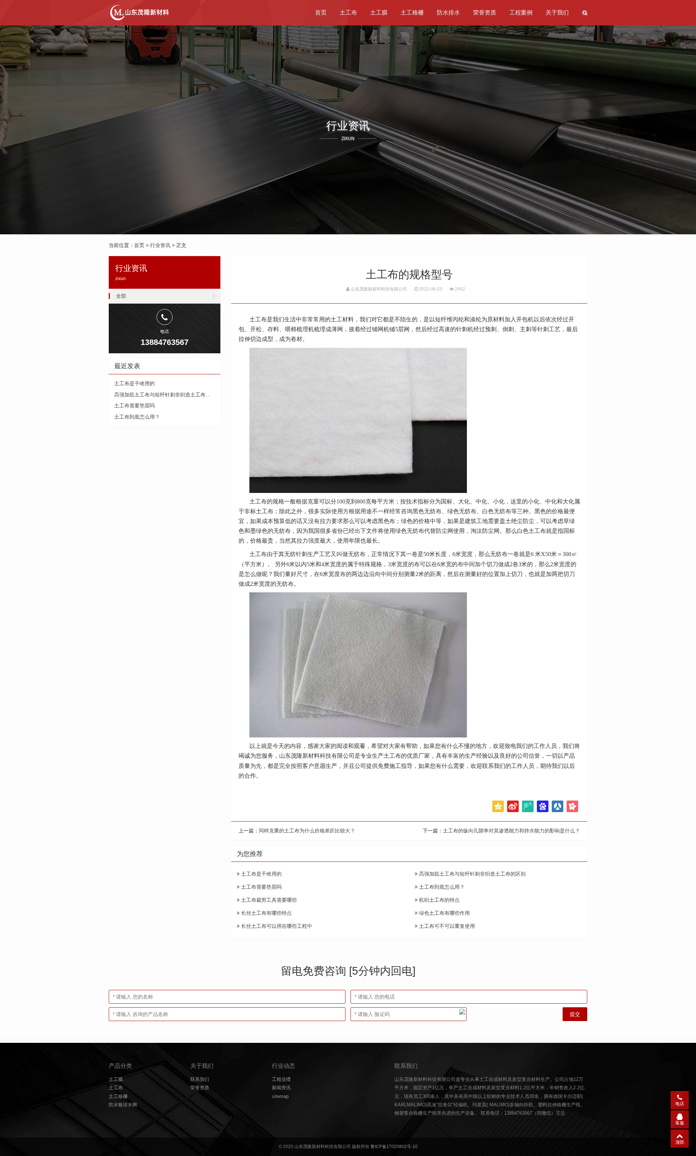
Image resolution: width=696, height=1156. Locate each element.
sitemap (280, 1096)
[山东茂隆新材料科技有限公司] (139, 13)
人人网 (557, 806)
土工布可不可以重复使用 (446, 926)
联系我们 (199, 1079)
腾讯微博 (528, 806)
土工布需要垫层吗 (261, 887)
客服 (679, 1123)
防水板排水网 (123, 1104)
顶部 (679, 1142)
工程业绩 (281, 1079)
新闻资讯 (281, 1087)
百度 (542, 806)
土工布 (348, 12)
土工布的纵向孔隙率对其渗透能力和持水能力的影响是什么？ (511, 831)
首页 (321, 12)
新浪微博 (513, 806)
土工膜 (379, 12)
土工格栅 (412, 12)
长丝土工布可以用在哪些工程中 (276, 926)
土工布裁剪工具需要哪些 (268, 900)
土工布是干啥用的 (261, 874)
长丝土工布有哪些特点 (266, 913)
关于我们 (557, 12)
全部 (121, 296)
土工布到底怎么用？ (441, 887)
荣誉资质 (484, 12)
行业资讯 (160, 245)
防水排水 (448, 12)
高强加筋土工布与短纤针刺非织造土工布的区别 (472, 874)
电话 (679, 1103)
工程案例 (521, 12)
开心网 (572, 806)
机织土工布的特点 (439, 900)
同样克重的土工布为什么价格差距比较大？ (307, 831)
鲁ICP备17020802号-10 (394, 1146)
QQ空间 (498, 806)
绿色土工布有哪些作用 (444, 913)
